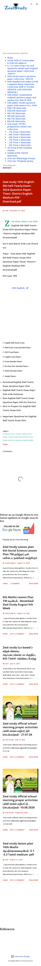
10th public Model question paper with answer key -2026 (22, 104)
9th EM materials (16, 116)
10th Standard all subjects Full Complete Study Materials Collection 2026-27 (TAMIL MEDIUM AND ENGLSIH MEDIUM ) (22, 86)
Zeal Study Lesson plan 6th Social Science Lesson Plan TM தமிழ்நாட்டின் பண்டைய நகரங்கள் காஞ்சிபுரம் (20, 552)
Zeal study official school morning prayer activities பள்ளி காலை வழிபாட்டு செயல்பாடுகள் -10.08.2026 (20, 801)
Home (10, 57)
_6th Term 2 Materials (19, 137)
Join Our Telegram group (20, 161)
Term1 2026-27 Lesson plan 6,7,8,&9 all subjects (20, 61)
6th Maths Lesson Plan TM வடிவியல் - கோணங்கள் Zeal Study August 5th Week (18, 602)
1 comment (15, 583)
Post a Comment (17, 634)
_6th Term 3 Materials (19, 145)
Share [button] (5, 444)
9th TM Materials (16, 113)
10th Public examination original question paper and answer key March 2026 (21, 97)
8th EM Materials (16, 121)
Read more (33, 583)
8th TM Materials (16, 118)
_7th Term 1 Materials (18, 132)
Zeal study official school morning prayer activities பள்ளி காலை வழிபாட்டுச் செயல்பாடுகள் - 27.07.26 (20, 729)
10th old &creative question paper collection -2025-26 (21, 77)
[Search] (31, 4)
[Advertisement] (20, 31)
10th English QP (20, 288)
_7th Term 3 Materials (19, 142)
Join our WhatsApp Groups (21, 158)
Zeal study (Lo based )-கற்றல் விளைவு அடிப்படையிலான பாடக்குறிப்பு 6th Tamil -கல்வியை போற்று (19, 652)
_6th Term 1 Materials (18, 134)
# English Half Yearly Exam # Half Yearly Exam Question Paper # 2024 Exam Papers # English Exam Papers (18, 437)
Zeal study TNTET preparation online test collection (19, 127)
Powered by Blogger (22, 956)
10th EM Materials (16, 110)
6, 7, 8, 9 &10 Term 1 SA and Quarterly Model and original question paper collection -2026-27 (22, 69)
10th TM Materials (16, 108)
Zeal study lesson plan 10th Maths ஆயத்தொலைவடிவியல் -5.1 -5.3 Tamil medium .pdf (18, 848)
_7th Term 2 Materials (19, 139)
